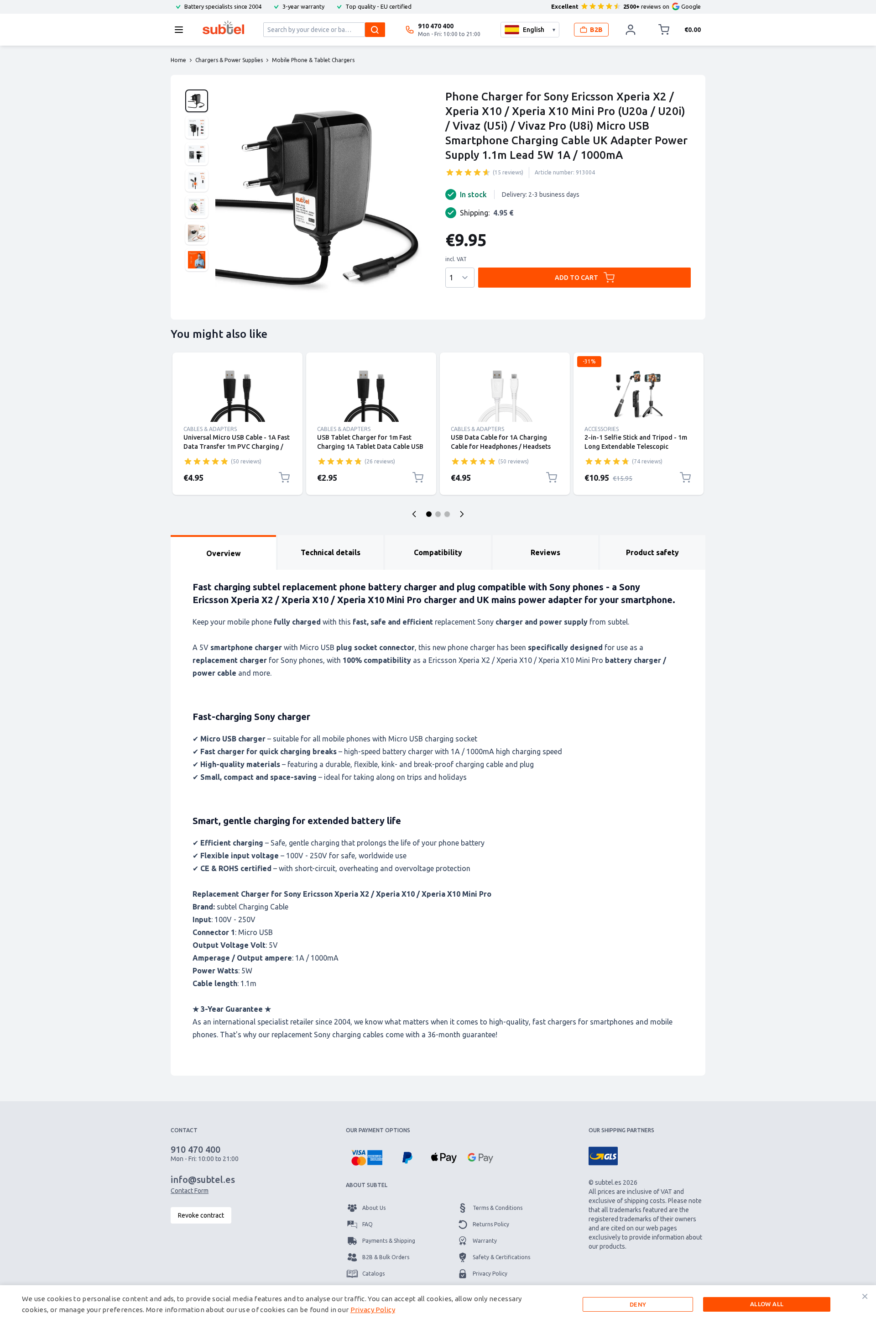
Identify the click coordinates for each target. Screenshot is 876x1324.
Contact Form (190, 1190)
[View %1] (196, 100)
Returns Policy (491, 1224)
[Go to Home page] (223, 27)
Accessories (601, 429)
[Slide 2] (438, 514)
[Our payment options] (366, 1158)
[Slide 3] (447, 514)
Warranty (485, 1241)
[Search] (375, 29)
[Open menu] (182, 30)
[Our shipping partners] (603, 1156)
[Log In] (630, 29)
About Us (374, 1208)
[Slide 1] (428, 514)
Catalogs (373, 1274)
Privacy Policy (490, 1274)
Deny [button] (638, 1304)
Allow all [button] (767, 1304)
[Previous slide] (414, 514)
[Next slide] (462, 514)
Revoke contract (201, 1215)
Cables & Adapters (210, 429)
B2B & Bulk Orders (385, 1257)
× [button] (864, 1296)
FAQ (367, 1224)
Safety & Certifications (501, 1257)
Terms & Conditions (497, 1208)
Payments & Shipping (388, 1241)
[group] (468, 172)
